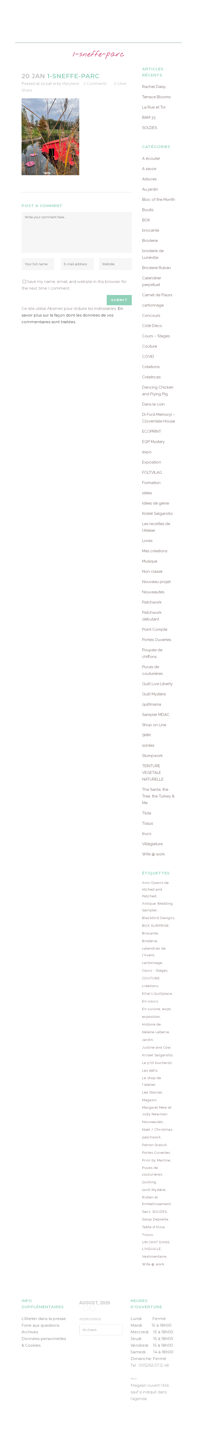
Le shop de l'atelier (151, 1081)
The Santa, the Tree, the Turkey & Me (158, 796)
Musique (149, 561)
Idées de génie (155, 503)
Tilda (146, 813)
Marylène (70, 83)
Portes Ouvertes (156, 639)
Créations (151, 366)
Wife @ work (153, 854)
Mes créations (154, 551)
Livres (147, 540)
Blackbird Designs (158, 918)
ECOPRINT (151, 431)
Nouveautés (153, 592)
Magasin (149, 1100)
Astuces (149, 179)
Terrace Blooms (156, 97)
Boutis (147, 210)
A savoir (149, 168)
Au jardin (150, 189)
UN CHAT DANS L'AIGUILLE (156, 1245)
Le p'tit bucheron (157, 1063)
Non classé (152, 571)
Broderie (150, 240)
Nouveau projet (156, 581)
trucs (146, 833)
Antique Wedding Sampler (157, 907)
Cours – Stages (156, 336)
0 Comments (94, 83)
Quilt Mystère (154, 694)
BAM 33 (148, 117)
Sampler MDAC (156, 714)
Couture (149, 346)
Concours (151, 315)
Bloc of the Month (158, 199)
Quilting (149, 1182)
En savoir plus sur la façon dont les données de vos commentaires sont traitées (72, 315)
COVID (148, 356)
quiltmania (151, 704)
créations (150, 986)
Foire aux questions (40, 1325)
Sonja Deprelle (155, 1219)
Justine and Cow (156, 1047)
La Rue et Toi (153, 107)
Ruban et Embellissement (156, 1200)
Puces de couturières (152, 1171)
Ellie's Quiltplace (157, 994)
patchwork (151, 1137)
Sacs (146, 1212)
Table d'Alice (153, 1227)
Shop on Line (154, 725)
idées (147, 493)
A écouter (151, 158)
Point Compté (154, 629)
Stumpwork (152, 755)
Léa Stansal (152, 1092)
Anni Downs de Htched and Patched (155, 889)
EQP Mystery (153, 441)
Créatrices (151, 377)
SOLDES (149, 127)
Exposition (151, 462)
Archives (30, 1331)
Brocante (150, 933)
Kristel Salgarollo (157, 513)
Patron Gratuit (154, 1145)
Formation (151, 482)
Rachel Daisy (154, 86)
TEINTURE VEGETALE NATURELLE (153, 773)
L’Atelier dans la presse (44, 1318)
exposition (151, 1017)
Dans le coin (153, 404)
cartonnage (153, 305)
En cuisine (151, 1009)
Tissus (147, 823)
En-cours (150, 1001)
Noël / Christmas (157, 1129)
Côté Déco (152, 325)
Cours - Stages (155, 970)
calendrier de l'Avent (154, 952)
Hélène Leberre (155, 1032)
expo (147, 452)
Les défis (149, 1070)
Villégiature (152, 844)
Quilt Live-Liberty (157, 684)
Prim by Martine (156, 1160)
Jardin (147, 1040)
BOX (146, 220)
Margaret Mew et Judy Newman (157, 1111)
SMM (146, 735)
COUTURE (151, 978)
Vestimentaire (154, 1256)
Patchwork (152, 602)
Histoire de (151, 1024)
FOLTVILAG (152, 472)
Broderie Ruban (156, 267)
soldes (148, 745)
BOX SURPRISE (155, 926)
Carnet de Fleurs (157, 295)
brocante (150, 230)
